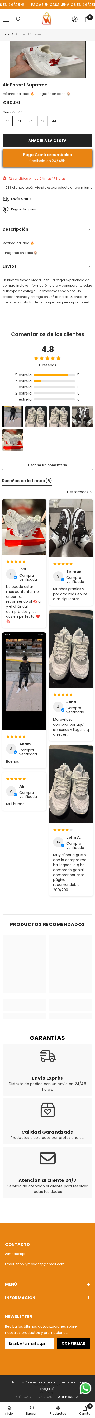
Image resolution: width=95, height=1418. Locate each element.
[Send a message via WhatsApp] (85, 1388)
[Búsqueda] (19, 19)
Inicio (6, 34)
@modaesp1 (15, 1254)
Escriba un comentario (47, 465)
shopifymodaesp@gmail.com (40, 1264)
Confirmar (73, 1343)
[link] (24, 1005)
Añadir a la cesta (47, 140)
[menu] (6, 19)
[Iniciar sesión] (74, 19)
